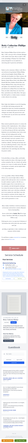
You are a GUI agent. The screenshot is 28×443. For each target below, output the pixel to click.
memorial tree (17, 237)
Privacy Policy (10, 437)
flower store (12, 239)
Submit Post (14, 362)
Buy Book (14, 322)
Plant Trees (20, 278)
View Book (6, 322)
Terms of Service (18, 437)
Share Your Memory (8, 340)
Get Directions (8, 278)
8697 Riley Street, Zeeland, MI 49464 (13, 269)
